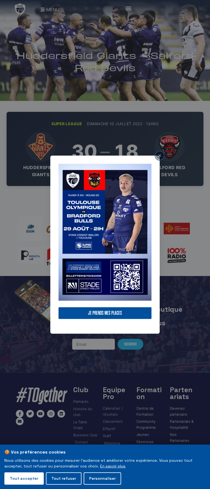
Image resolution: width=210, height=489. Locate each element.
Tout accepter (24, 478)
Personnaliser (102, 478)
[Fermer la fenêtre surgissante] (160, 155)
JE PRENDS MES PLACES (105, 313)
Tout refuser (63, 478)
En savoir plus (113, 466)
